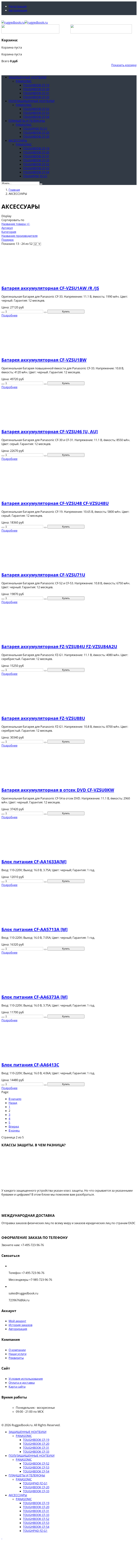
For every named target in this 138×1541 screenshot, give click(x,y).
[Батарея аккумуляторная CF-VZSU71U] (69, 550)
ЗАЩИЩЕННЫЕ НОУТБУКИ (27, 77)
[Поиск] (41, 184)
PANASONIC (24, 81)
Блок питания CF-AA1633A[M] (33, 861)
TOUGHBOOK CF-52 (36, 109)
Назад (13, 1103)
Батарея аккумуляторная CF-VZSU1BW (43, 360)
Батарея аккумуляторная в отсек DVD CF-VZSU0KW (57, 790)
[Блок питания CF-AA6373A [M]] (69, 972)
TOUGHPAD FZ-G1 (35, 129)
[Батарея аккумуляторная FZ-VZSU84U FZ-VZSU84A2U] (69, 622)
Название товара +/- (15, 224)
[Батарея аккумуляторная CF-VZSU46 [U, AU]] (69, 407)
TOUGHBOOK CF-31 (36, 93)
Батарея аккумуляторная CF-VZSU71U (43, 575)
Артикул (7, 228)
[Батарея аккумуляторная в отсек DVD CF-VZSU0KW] (69, 765)
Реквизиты (16, 1358)
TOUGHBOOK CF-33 (36, 97)
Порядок (7, 240)
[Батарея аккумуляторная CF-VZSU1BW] (69, 335)
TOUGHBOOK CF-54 (36, 117)
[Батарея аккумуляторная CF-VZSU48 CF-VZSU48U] (69, 479)
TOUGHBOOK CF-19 (36, 85)
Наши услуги (17, 1354)
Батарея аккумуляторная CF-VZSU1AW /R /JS (50, 288)
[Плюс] (45, 312)
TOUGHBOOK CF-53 (36, 113)
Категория (8, 232)
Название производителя (19, 236)
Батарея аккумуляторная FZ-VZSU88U (43, 718)
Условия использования (26, 1379)
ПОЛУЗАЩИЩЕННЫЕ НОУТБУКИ (31, 101)
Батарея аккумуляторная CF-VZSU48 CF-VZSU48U (55, 503)
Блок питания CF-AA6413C (30, 1065)
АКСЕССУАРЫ (18, 141)
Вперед (14, 1127)
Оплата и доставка (22, 1383)
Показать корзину (124, 65)
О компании (17, 1350)
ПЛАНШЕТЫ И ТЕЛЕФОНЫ (27, 121)
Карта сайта (17, 1387)
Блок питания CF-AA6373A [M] (34, 997)
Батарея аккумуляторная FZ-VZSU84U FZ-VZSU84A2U (59, 646)
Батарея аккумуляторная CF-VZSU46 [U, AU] (49, 431)
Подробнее (13, 1201)
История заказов (20, 1325)
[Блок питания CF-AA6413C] (69, 1040)
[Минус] (2, 312)
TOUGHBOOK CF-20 (36, 89)
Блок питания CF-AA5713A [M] (34, 929)
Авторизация (18, 10)
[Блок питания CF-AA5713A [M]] (69, 905)
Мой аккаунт (17, 1321)
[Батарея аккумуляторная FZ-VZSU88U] (69, 694)
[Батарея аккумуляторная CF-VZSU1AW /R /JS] (69, 263)
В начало (15, 1099)
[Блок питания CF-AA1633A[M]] (69, 837)
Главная (14, 190)
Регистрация (18, 6)
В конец (14, 1130)
